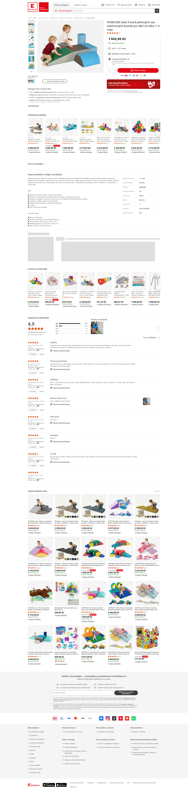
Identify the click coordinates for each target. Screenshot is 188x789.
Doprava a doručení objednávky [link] (75, 760)
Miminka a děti (35, 747)
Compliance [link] (90, 783)
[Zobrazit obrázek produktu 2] (31, 31)
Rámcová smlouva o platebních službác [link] (146, 743)
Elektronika (34, 735)
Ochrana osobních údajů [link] (116, 783)
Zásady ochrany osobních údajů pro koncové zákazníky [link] (144, 753)
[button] (71, 324)
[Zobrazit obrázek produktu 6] (31, 59)
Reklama (30, 137)
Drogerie (33, 758)
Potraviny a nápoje (36, 769)
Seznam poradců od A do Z (73, 732)
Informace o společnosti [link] (77, 783)
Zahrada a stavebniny (37, 739)
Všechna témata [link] (70, 743)
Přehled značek (35, 773)
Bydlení (32, 750)
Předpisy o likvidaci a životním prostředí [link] (144, 783)
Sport (32, 761)
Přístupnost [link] (73, 787)
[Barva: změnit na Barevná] (31, 80)
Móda (32, 754)
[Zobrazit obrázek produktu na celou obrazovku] (70, 46)
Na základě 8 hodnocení (36, 332)
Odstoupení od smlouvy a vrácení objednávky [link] (75, 752)
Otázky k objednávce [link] (71, 747)
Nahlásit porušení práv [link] (72, 764)
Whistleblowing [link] (101, 783)
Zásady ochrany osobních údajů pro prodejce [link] (144, 748)
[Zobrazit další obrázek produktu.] (31, 72)
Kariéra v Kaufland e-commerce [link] (109, 747)
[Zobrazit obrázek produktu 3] (31, 38)
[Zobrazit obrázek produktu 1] (31, 24)
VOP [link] (128, 783)
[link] (80, 5)
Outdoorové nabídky (37, 732)
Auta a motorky (35, 765)
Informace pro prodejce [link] (106, 732)
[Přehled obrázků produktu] (31, 46)
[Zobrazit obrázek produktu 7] (31, 66)
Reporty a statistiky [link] (139, 732)
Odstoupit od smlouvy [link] (72, 756)
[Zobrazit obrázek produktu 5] (31, 52)
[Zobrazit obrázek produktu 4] (31, 45)
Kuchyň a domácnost (37, 743)
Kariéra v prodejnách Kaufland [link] (109, 743)
